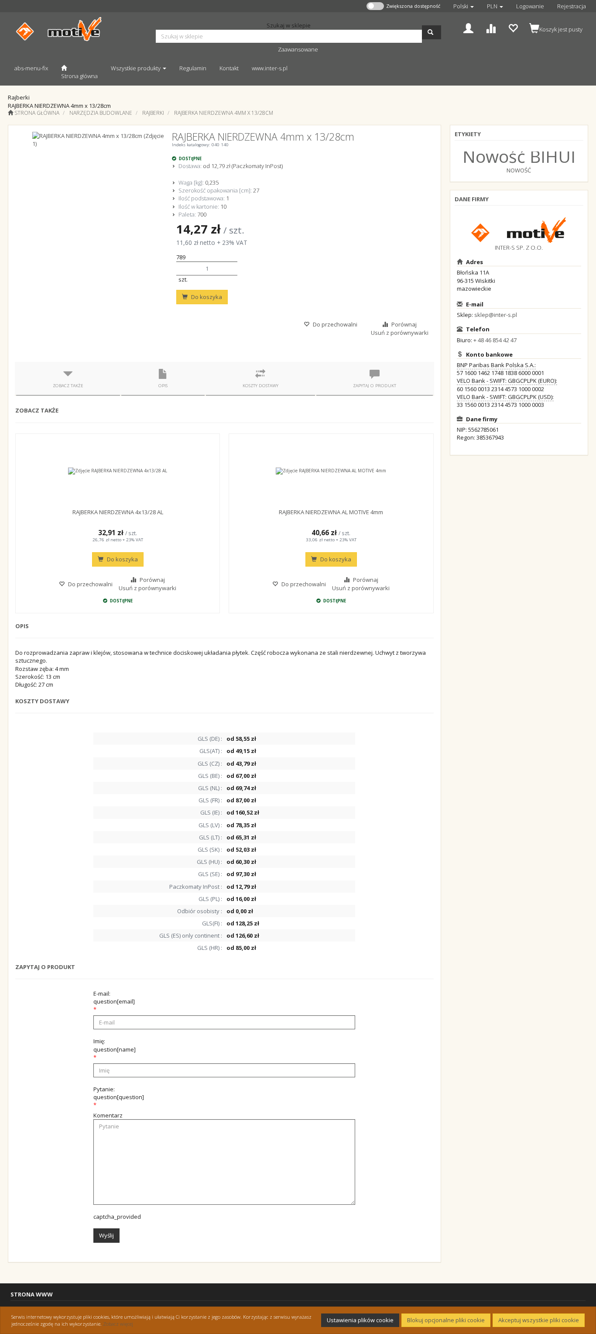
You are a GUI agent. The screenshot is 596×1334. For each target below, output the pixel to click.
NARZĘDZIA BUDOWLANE (100, 113)
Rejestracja (571, 6)
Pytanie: (118, 1093)
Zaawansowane (298, 49)
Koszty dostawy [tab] (260, 386)
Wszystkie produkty (136, 68)
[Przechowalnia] (513, 27)
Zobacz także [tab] (68, 386)
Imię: (114, 1045)
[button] (463, 6)
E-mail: (114, 997)
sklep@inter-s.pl (495, 315)
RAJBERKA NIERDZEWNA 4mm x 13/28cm (223, 113)
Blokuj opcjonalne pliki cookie (446, 1320)
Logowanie (530, 6)
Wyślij (106, 1235)
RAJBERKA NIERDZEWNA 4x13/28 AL (117, 512)
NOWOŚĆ (519, 170)
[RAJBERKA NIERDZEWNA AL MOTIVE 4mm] (331, 471)
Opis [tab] (163, 386)
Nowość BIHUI (518, 156)
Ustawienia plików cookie (360, 1320)
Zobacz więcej (118, 1323)
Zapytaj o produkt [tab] (374, 386)
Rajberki (153, 113)
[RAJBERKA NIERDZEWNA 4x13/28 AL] (117, 471)
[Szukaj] (431, 32)
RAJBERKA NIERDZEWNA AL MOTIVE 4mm (331, 512)
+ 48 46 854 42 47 (495, 340)
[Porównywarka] (490, 27)
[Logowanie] (468, 27)
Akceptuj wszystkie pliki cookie (538, 1320)
